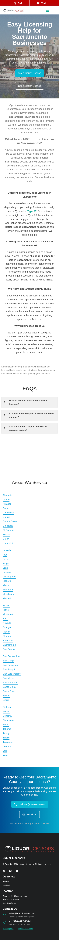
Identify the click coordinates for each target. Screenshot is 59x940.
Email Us (31, 814)
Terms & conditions (25, 929)
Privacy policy (8, 929)
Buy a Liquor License (29, 73)
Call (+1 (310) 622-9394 (32, 804)
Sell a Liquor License (29, 86)
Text (43, 3)
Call (20, 3)
